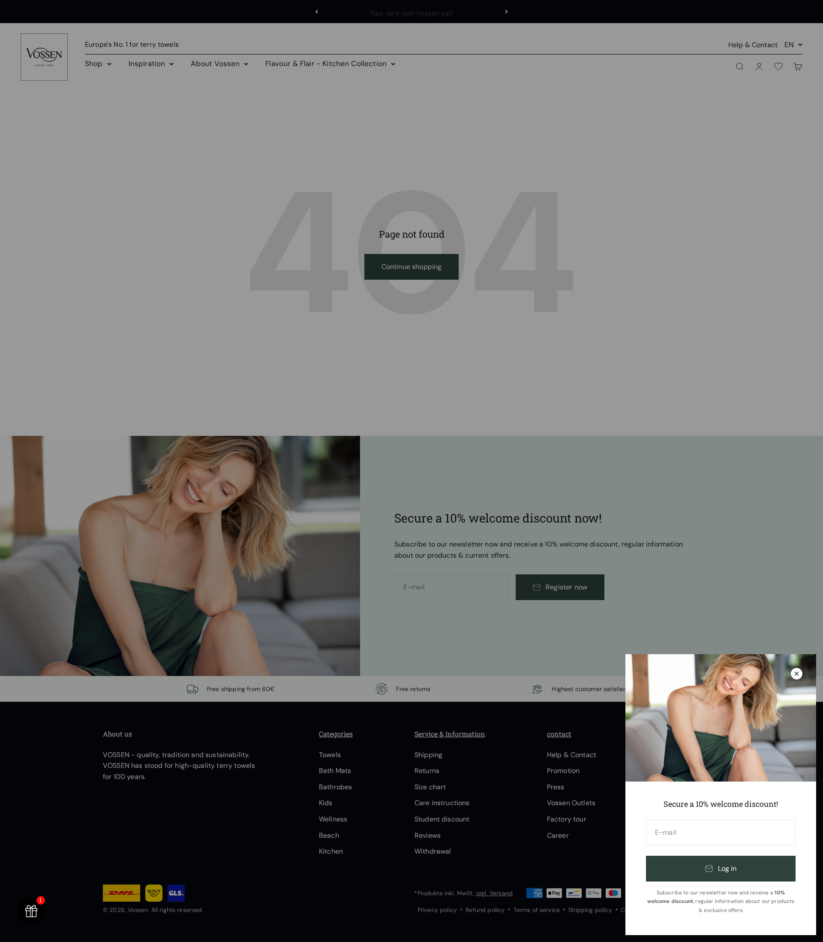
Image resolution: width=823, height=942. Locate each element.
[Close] (796, 673)
